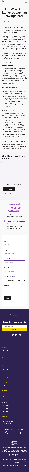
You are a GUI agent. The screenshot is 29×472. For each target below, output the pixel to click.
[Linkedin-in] (16, 335)
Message (6, 285)
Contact (4, 353)
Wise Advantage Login (7, 394)
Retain (3, 372)
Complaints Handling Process (12, 433)
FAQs (3, 397)
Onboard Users (5, 369)
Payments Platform (6, 377)
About (3, 344)
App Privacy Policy (10, 431)
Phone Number (8, 268)
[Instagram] (20, 335)
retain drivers (5, 73)
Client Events (5, 411)
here (6, 148)
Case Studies (5, 405)
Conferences (5, 408)
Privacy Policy (19, 431)
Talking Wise (5, 402)
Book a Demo (5, 350)
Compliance (5, 375)
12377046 (16, 462)
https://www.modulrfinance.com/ (14, 455)
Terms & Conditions (18, 429)
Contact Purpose (9, 276)
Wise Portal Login (6, 361)
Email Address (8, 259)
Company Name (8, 250)
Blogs (3, 399)
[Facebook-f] (9, 335)
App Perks (4, 386)
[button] (25, 2)
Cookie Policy (8, 429)
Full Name (7, 241)
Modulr (22, 433)
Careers (4, 347)
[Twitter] (13, 335)
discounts (22, 50)
